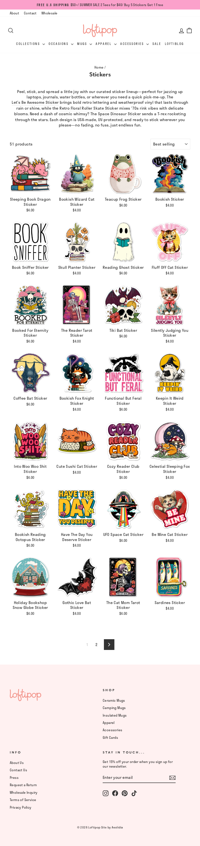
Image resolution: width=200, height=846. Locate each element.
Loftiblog (174, 43)
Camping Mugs (114, 707)
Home (99, 67)
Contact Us (18, 770)
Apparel (104, 43)
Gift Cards (110, 737)
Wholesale (49, 13)
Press (14, 777)
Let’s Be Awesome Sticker (35, 102)
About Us (17, 762)
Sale (156, 43)
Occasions (59, 43)
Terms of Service (23, 799)
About (14, 13)
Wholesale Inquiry (24, 792)
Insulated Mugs (115, 715)
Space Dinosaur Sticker (119, 114)
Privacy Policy (20, 807)
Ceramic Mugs (114, 700)
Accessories (132, 43)
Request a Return (23, 784)
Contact (30, 13)
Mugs (82, 43)
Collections (28, 43)
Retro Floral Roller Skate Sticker (89, 108)
